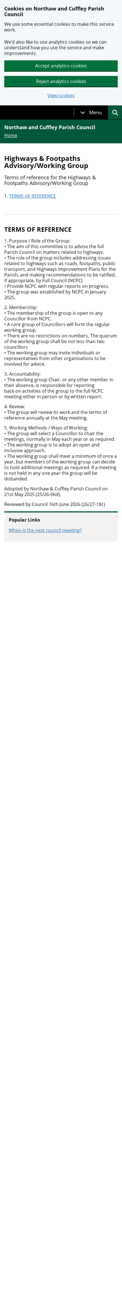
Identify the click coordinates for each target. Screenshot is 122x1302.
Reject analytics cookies (61, 81)
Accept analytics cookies (61, 66)
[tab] (91, 112)
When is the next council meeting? (45, 530)
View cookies (61, 95)
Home (10, 135)
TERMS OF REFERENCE (32, 196)
